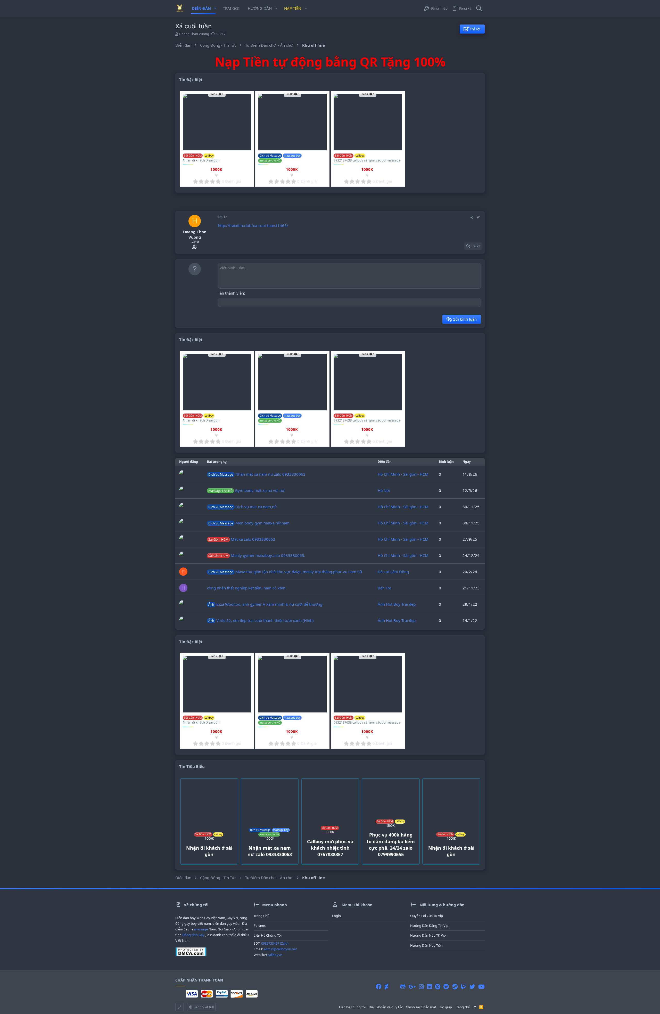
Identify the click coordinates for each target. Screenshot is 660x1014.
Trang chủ (261, 915)
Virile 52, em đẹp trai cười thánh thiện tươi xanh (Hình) (261, 620)
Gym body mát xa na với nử (246, 490)
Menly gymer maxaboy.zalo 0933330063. (256, 555)
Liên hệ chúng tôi (268, 935)
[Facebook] (379, 986)
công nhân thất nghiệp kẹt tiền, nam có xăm (246, 587)
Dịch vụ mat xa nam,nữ (242, 506)
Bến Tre (384, 587)
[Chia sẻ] (472, 217)
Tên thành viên (231, 293)
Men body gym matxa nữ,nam (249, 522)
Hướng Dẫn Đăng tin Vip (429, 925)
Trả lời (475, 246)
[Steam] (455, 986)
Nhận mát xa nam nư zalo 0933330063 (257, 474)
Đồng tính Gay (193, 934)
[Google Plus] (412, 986)
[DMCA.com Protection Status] (191, 955)
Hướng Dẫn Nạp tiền (426, 945)
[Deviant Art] (386, 986)
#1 (479, 217)
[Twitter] (472, 986)
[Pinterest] (437, 986)
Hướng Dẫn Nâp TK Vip (428, 935)
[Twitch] (463, 986)
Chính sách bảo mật (421, 1007)
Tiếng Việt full (203, 1007)
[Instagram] (421, 986)
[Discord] (394, 986)
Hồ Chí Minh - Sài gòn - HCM (403, 474)
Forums (260, 925)
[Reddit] (446, 986)
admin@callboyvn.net (280, 949)
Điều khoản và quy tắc (386, 1007)
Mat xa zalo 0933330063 (241, 539)
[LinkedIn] (429, 986)
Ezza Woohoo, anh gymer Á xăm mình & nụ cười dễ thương (265, 604)
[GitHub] (403, 986)
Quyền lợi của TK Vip (426, 915)
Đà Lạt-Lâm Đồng (393, 571)
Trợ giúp (445, 1007)
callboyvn (275, 954)
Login (336, 915)
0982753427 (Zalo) (274, 943)
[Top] (475, 1007)
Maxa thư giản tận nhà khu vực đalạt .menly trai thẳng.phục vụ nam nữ (285, 571)
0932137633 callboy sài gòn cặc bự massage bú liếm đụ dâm (367, 162)
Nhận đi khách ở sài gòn (201, 160)
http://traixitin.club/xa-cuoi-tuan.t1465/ (253, 225)
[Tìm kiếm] (479, 8)
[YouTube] (481, 986)
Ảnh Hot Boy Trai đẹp (397, 604)
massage (201, 929)
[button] (215, 8)
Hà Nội (384, 490)
